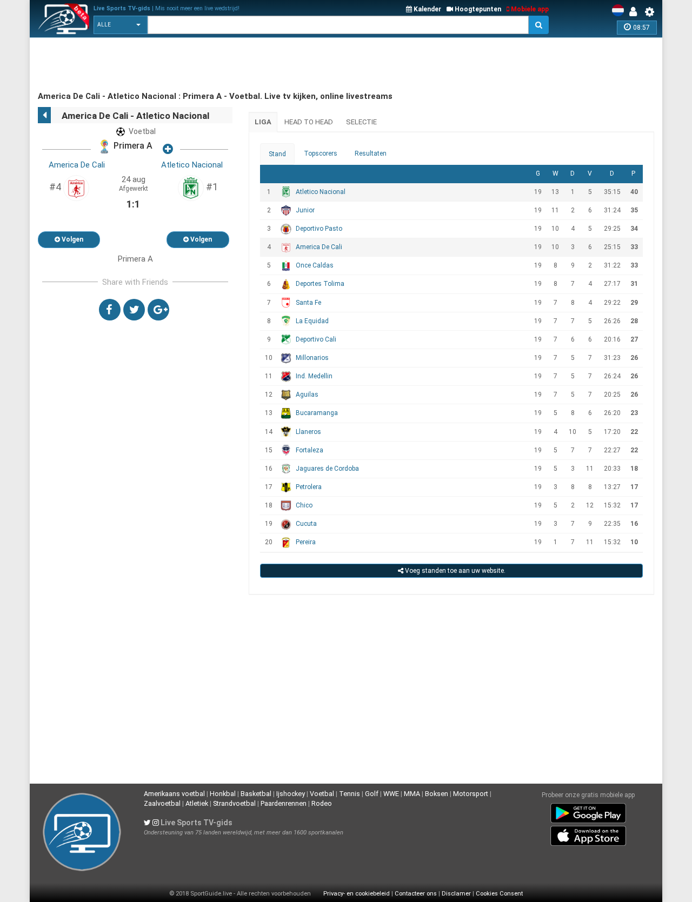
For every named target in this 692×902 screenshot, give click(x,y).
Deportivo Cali (316, 339)
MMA (412, 794)
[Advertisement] (234, 65)
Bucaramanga (317, 413)
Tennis (349, 794)
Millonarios (312, 358)
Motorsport (470, 794)
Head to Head (308, 122)
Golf (371, 794)
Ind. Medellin (314, 376)
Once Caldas (315, 265)
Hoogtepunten (477, 9)
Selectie (361, 122)
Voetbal (322, 794)
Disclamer (456, 893)
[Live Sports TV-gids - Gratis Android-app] (588, 810)
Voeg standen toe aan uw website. (454, 570)
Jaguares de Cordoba (327, 468)
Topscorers (320, 153)
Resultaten (371, 153)
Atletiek (196, 803)
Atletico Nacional (192, 165)
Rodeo (321, 803)
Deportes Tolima (320, 284)
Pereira (306, 542)
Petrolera (309, 487)
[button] (121, 25)
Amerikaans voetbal (174, 794)
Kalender (426, 9)
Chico (304, 505)
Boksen (436, 794)
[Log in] (635, 12)
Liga (263, 122)
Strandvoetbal (234, 803)
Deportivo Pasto (319, 228)
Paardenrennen (284, 803)
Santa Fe (308, 302)
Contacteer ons (416, 893)
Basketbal (256, 794)
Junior (305, 210)
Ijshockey (290, 794)
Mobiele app (529, 9)
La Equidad (312, 321)
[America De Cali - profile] (76, 187)
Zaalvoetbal (162, 803)
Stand (277, 154)
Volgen (71, 239)
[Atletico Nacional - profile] (191, 187)
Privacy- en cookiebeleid (356, 893)
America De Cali (77, 165)
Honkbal (223, 794)
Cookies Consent (499, 893)
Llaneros (308, 432)
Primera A (131, 146)
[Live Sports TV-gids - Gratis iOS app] (588, 833)
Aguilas (307, 394)
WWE (391, 794)
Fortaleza (309, 450)
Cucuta (306, 523)
